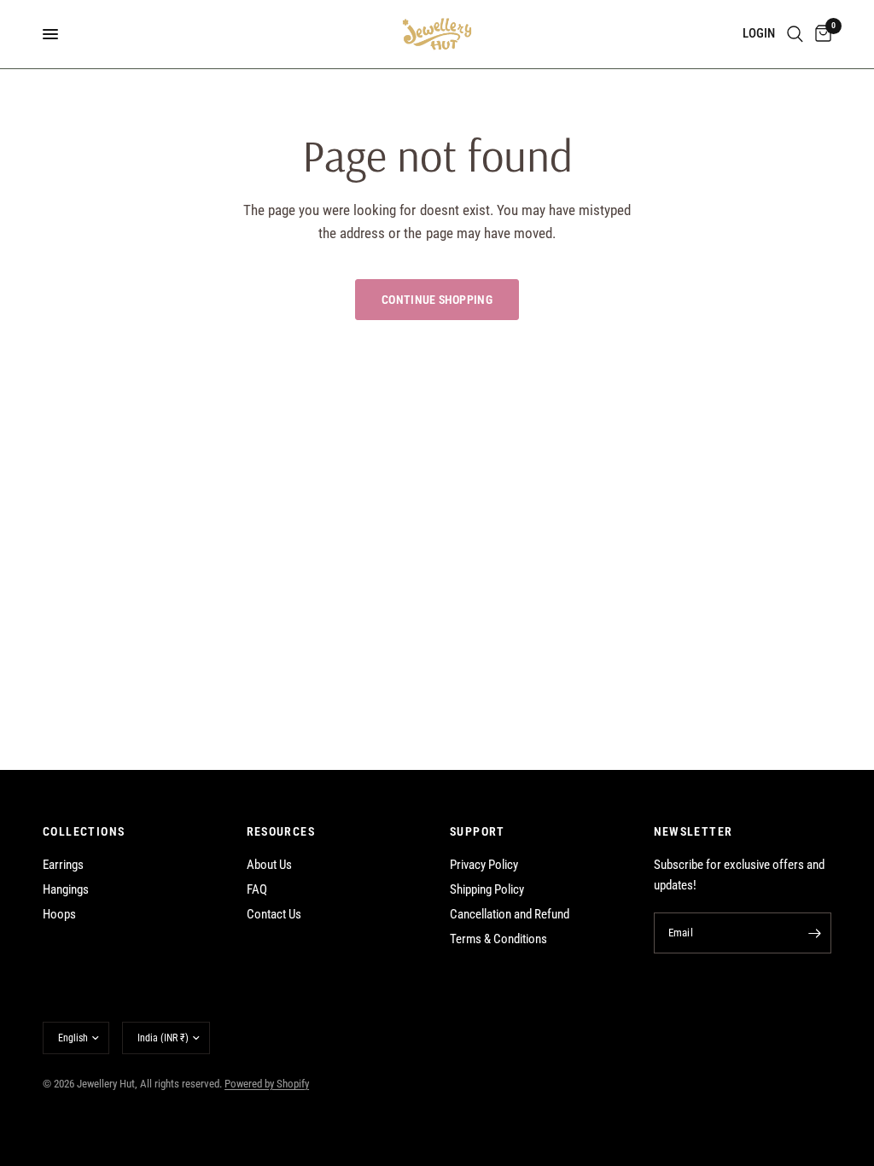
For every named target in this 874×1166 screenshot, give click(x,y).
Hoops (59, 914)
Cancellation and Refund (509, 914)
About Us (269, 864)
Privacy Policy (484, 864)
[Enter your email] (814, 932)
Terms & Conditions (498, 939)
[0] (820, 34)
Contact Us (274, 914)
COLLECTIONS (84, 831)
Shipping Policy (487, 889)
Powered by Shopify (266, 1083)
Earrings (63, 864)
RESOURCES (281, 831)
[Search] (795, 34)
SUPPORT (477, 831)
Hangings (66, 889)
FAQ (257, 889)
